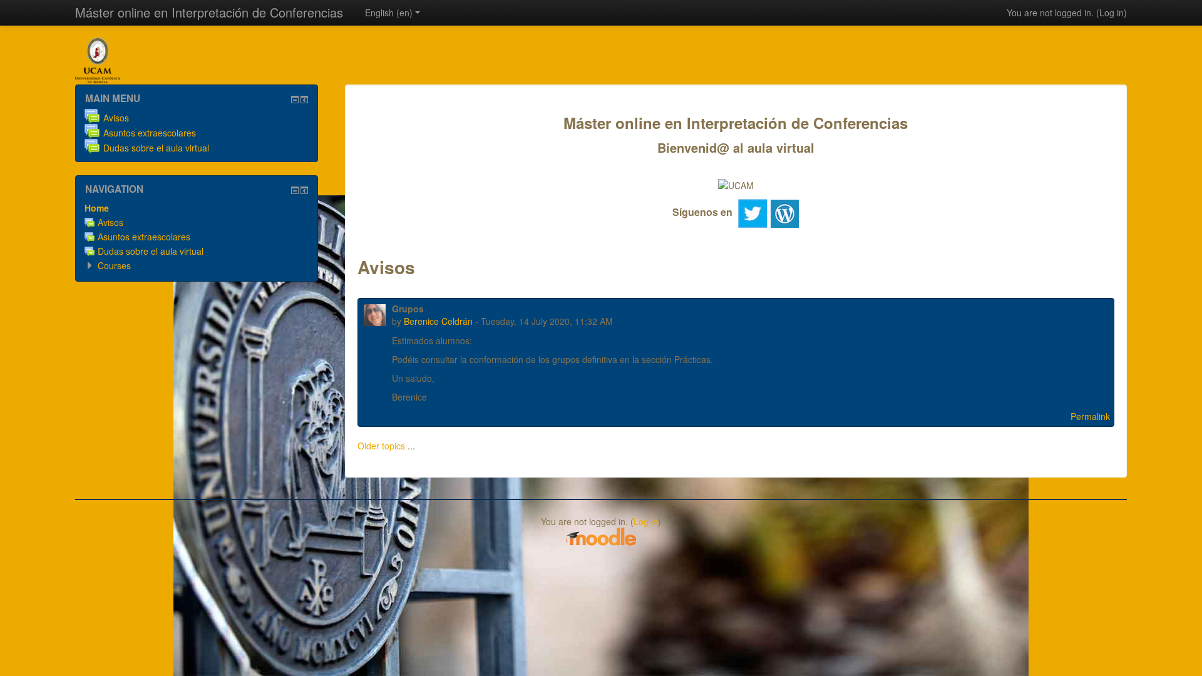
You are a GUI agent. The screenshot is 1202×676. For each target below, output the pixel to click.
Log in (1111, 12)
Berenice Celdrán (438, 321)
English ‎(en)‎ (389, 12)
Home (97, 208)
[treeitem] (197, 208)
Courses (114, 265)
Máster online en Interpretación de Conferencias (209, 12)
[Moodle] (601, 536)
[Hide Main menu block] (295, 99)
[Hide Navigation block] (295, 190)
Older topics (381, 445)
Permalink (1090, 416)
